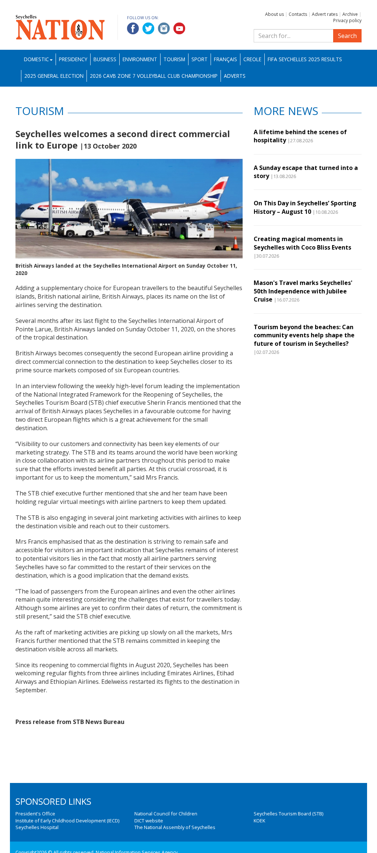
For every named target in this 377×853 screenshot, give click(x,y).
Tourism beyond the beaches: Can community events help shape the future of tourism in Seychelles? (304, 335)
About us (274, 14)
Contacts (298, 14)
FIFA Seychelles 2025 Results (305, 59)
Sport (199, 59)
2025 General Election (54, 75)
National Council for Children (165, 813)
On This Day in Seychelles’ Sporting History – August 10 (305, 207)
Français (225, 59)
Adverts (235, 75)
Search (347, 36)
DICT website (148, 820)
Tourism (174, 59)
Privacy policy (347, 20)
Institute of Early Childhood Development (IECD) (67, 820)
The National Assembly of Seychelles (174, 827)
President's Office (35, 813)
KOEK (259, 820)
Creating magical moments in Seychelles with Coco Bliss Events (302, 243)
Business (105, 59)
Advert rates (325, 14)
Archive (350, 14)
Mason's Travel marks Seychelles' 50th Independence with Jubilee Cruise (303, 291)
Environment (140, 59)
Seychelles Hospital (37, 827)
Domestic (36, 59)
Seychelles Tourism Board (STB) (288, 813)
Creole (252, 59)
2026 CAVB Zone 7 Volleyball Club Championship (154, 75)
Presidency (73, 59)
